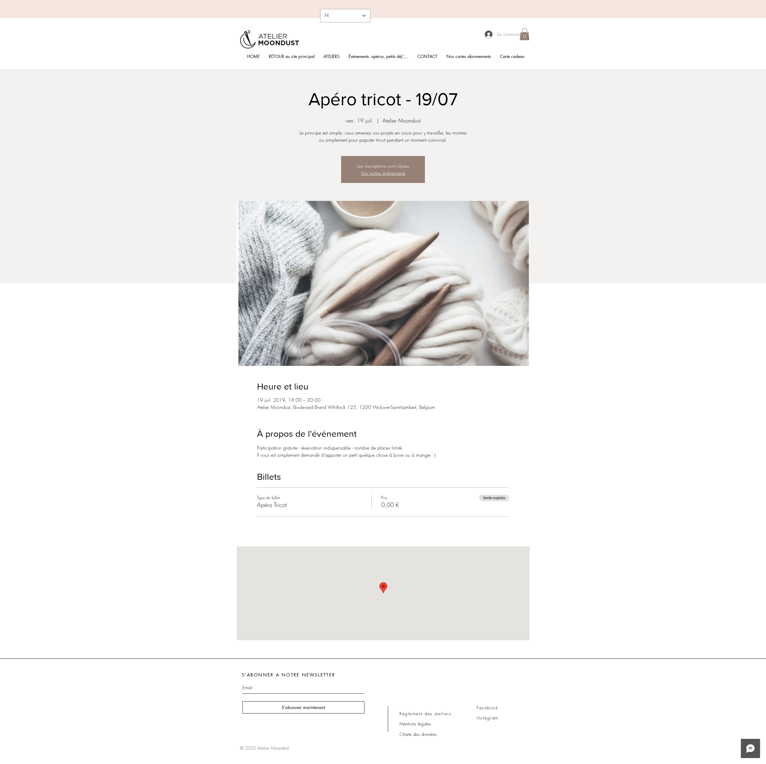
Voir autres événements (383, 173)
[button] (524, 34)
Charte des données (418, 734)
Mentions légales (415, 724)
